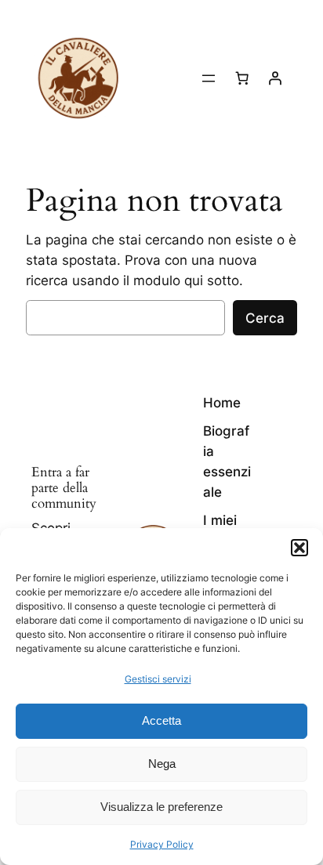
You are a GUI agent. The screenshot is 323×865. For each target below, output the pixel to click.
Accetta (161, 720)
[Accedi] (275, 78)
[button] (299, 548)
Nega (162, 763)
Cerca (265, 318)
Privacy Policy (162, 844)
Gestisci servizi (158, 679)
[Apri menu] (208, 78)
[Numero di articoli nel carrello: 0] (242, 78)
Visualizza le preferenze (161, 806)
